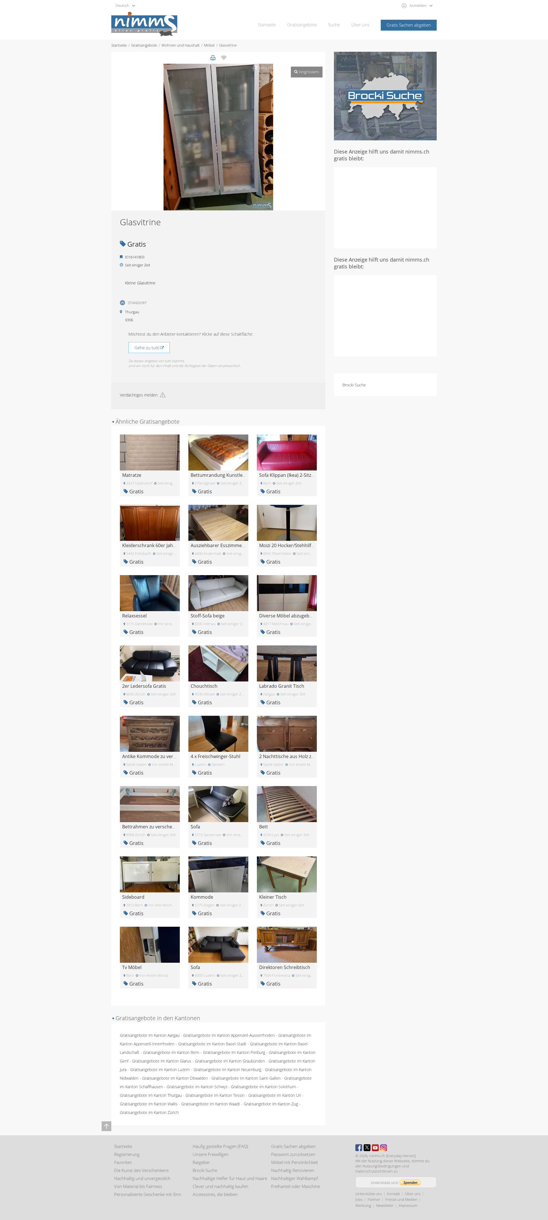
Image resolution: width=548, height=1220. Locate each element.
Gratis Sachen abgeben (408, 25)
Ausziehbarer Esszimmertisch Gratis (229, 545)
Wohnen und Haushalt (181, 45)
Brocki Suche (354, 385)
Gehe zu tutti (147, 347)
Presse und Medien (401, 1199)
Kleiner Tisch (273, 897)
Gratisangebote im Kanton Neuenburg (227, 1069)
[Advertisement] (385, 207)
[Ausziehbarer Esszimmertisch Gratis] (218, 522)
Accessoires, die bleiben (215, 1194)
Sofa (195, 827)
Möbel (209, 45)
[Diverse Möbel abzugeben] (287, 592)
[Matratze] (150, 452)
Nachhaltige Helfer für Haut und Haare (230, 1178)
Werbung (363, 1205)
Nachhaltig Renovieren (292, 1170)
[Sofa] (218, 803)
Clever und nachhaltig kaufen (220, 1186)
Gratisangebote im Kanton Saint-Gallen (246, 1078)
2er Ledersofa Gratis (144, 686)
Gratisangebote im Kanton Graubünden (230, 1061)
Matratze (131, 475)
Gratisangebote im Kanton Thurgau (151, 1095)
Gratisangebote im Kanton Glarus (161, 1061)
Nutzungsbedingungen (382, 1166)
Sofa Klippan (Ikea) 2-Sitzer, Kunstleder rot (304, 475)
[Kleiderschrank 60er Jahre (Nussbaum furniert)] (150, 522)
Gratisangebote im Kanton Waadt (210, 1104)
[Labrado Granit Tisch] (287, 663)
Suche (334, 24)
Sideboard (133, 897)
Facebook (358, 1147)
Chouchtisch (204, 686)
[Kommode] (218, 874)
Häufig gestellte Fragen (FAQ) (220, 1146)
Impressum (408, 1205)
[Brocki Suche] (385, 95)
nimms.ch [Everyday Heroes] (392, 1155)
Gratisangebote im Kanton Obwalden (175, 1078)
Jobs (358, 1199)
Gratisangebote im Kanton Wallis (149, 1104)
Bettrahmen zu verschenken (152, 827)
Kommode (202, 897)
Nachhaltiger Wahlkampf (294, 1178)
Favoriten (123, 1162)
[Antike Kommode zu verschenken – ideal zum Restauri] (150, 733)
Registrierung (127, 1154)
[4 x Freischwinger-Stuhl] (218, 733)
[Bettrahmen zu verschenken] (150, 803)
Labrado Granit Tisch (281, 686)
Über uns (360, 24)
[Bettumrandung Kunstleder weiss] (218, 452)
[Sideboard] (150, 874)
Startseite (267, 24)
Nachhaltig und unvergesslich (142, 1178)
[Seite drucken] (212, 57)
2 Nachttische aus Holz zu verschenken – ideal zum (313, 756)
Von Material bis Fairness (138, 1186)
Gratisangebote (302, 24)
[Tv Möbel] (150, 944)
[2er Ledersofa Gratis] (150, 663)
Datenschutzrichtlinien (374, 1171)
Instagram (383, 1147)
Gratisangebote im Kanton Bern (171, 1052)
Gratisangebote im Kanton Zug (271, 1104)
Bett (263, 827)
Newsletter (385, 1205)
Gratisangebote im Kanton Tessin (215, 1095)
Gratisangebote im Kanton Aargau (150, 1035)
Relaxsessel (134, 616)
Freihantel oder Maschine (295, 1186)
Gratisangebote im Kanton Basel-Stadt (212, 1043)
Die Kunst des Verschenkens (141, 1170)
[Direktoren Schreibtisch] (287, 944)
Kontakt (393, 1193)
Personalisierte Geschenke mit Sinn (147, 1194)
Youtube (375, 1147)
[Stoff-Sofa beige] (218, 592)
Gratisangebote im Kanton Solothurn (263, 1086)
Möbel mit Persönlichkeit (294, 1162)
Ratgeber (201, 1162)
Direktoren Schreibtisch (284, 967)
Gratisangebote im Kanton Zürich (149, 1112)
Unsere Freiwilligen (211, 1154)
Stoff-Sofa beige (208, 616)
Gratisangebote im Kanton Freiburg (234, 1052)
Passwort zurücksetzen (293, 1154)
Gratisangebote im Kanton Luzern (160, 1069)
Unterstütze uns (368, 1193)
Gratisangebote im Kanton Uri (274, 1095)
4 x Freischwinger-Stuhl (215, 756)
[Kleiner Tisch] (287, 874)
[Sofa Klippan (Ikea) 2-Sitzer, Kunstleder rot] (287, 452)
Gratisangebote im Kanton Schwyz (197, 1086)
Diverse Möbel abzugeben (287, 616)
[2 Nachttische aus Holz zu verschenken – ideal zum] (287, 733)
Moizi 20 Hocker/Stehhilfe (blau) (293, 545)
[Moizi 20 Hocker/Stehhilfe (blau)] (287, 522)
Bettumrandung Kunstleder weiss (227, 475)
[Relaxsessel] (150, 592)
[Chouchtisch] (218, 663)
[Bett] (287, 803)
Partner (374, 1199)
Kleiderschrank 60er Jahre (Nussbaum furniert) (172, 545)
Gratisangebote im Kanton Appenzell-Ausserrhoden (229, 1035)
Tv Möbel (132, 967)
